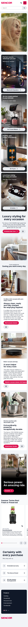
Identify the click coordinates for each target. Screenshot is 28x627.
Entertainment (8, 603)
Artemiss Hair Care (10, 231)
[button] (21, 543)
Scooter (7, 490)
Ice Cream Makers (12, 129)
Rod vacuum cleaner (11, 323)
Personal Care (8, 600)
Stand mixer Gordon (11, 446)
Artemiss (13, 208)
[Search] (24, 7)
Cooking (6, 596)
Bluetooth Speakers (13, 90)
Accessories (7, 605)
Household (7, 598)
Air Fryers (13, 168)
